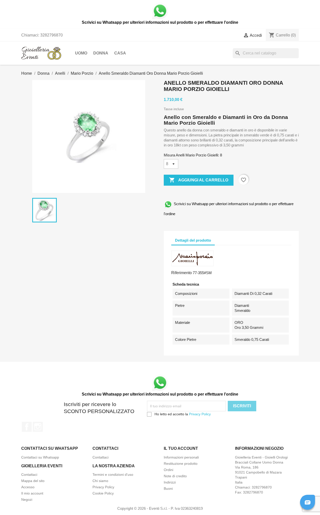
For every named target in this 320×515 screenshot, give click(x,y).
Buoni (168, 489)
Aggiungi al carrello (198, 180)
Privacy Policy (200, 414)
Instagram (38, 427)
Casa (120, 53)
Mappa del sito (32, 481)
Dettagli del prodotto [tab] (193, 240)
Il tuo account (181, 448)
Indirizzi (170, 482)
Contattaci (100, 457)
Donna (100, 53)
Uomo (81, 53)
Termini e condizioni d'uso (112, 475)
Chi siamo (100, 481)
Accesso (27, 487)
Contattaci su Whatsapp (40, 457)
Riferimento (181, 273)
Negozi (26, 500)
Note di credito (175, 476)
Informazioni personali (181, 457)
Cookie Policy (103, 493)
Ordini (168, 470)
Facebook (27, 427)
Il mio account (32, 493)
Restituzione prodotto (181, 464)
